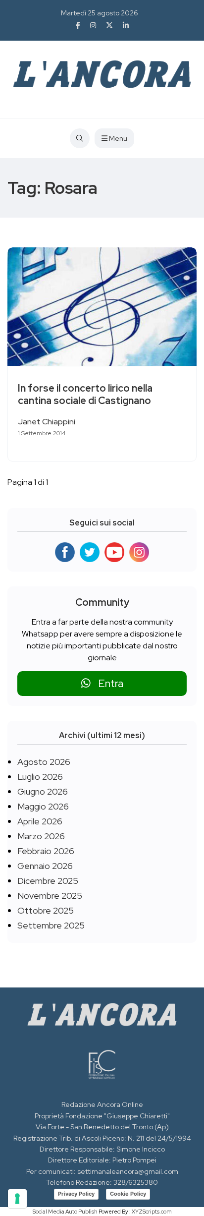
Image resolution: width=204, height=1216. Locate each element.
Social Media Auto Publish (65, 1211)
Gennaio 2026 (45, 865)
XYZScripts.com (152, 1211)
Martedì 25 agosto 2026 (99, 12)
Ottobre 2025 (45, 910)
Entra (107, 683)
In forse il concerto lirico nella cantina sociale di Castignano (85, 394)
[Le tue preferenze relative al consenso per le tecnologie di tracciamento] (17, 1198)
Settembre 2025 (51, 925)
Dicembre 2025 (47, 880)
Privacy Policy (76, 1193)
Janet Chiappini (46, 421)
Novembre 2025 (49, 895)
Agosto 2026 (43, 761)
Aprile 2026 (39, 821)
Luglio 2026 (40, 776)
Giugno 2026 (42, 791)
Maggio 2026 (43, 806)
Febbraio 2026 (45, 851)
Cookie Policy (128, 1193)
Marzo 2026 (41, 836)
